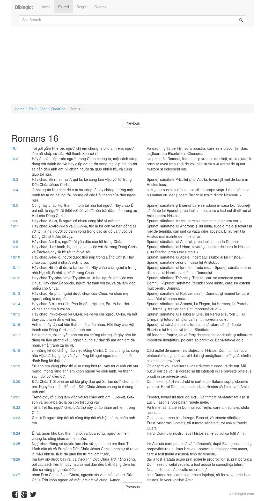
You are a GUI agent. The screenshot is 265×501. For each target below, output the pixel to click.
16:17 (15, 334)
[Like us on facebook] (15, 495)
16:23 (15, 417)
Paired (63, 6)
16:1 (14, 148)
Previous (133, 123)
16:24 (15, 433)
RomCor (58, 108)
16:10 (15, 257)
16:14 (15, 303)
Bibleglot (24, 6)
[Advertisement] (132, 68)
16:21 (15, 396)
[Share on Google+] (24, 495)
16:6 (14, 220)
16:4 (14, 189)
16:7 (14, 225)
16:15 (15, 314)
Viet (43, 108)
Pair (32, 108)
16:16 (15, 324)
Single (82, 6)
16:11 (15, 267)
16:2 (14, 158)
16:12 (15, 277)
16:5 (14, 205)
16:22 (15, 407)
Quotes (100, 6)
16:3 (14, 179)
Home (45, 6)
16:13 (15, 293)
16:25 (15, 443)
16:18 (15, 350)
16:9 (14, 246)
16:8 (14, 241)
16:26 (15, 459)
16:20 (15, 381)
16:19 (15, 365)
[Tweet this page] (33, 495)
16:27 (15, 474)
